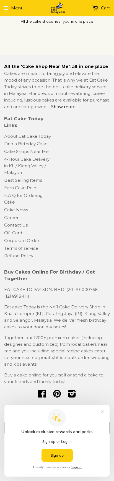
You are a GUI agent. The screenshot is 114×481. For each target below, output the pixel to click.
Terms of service (21, 248)
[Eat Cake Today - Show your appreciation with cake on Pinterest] (57, 395)
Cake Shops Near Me (26, 151)
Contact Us (16, 225)
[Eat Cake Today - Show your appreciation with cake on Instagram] (72, 395)
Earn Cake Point (21, 187)
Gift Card (13, 232)
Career (11, 217)
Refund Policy (18, 255)
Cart (105, 8)
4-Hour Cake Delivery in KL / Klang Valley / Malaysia (27, 166)
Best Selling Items (23, 180)
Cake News (16, 209)
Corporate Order (21, 240)
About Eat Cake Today (27, 136)
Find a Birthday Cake (26, 143)
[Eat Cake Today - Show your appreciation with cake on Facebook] (42, 395)
